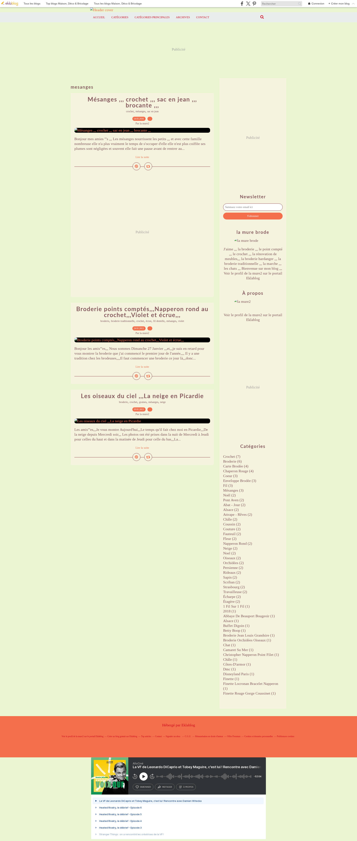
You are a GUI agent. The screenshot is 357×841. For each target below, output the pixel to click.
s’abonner (145, 787)
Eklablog (188, 725)
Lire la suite (142, 157)
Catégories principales (152, 17)
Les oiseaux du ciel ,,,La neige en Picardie (142, 396)
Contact (202, 17)
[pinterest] (254, 3)
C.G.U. (188, 736)
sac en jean (153, 111)
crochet (130, 111)
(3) (230, 476)
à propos (188, 787)
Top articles (146, 736)
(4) (235, 466)
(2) (229, 495)
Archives (183, 17)
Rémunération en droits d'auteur (209, 736)
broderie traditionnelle (122, 321)
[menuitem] (99, 17)
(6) (232, 461)
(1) (236, 606)
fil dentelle (159, 321)
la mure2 (255, 273)
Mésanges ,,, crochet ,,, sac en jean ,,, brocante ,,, (142, 103)
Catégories (119, 17)
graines (143, 402)
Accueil (99, 17)
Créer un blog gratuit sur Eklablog (122, 736)
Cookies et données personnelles (258, 736)
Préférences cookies (285, 736)
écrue (148, 321)
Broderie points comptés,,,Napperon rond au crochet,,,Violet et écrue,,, (142, 312)
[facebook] (242, 3)
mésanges (140, 111)
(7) (231, 456)
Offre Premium (233, 736)
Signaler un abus (173, 736)
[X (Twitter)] (248, 3)
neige (163, 402)
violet (181, 321)
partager (167, 787)
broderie (104, 321)
